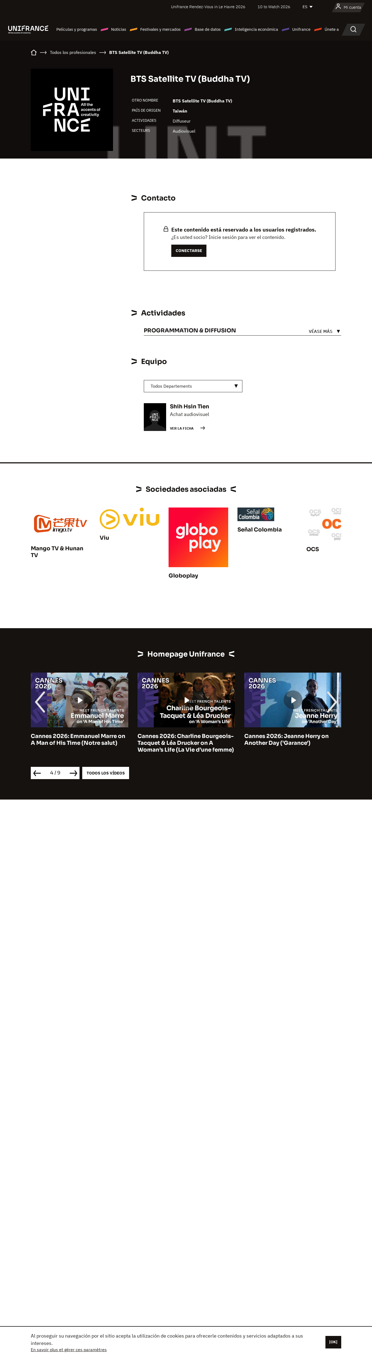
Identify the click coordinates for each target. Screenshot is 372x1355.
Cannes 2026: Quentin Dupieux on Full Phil (295, 739)
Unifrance (301, 29)
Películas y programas (76, 29)
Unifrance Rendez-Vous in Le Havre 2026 (208, 6)
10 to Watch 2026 (274, 6)
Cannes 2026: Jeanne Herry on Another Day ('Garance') (182, 739)
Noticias (118, 29)
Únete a (332, 29)
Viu (104, 537)
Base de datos (208, 29)
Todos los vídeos (106, 773)
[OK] (333, 1341)
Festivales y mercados (160, 29)
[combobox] (193, 386)
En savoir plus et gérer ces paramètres (69, 1349)
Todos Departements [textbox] (171, 386)
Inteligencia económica (256, 29)
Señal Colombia (259, 529)
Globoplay (183, 575)
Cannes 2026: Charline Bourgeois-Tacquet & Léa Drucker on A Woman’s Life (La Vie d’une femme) (81, 743)
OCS (312, 549)
